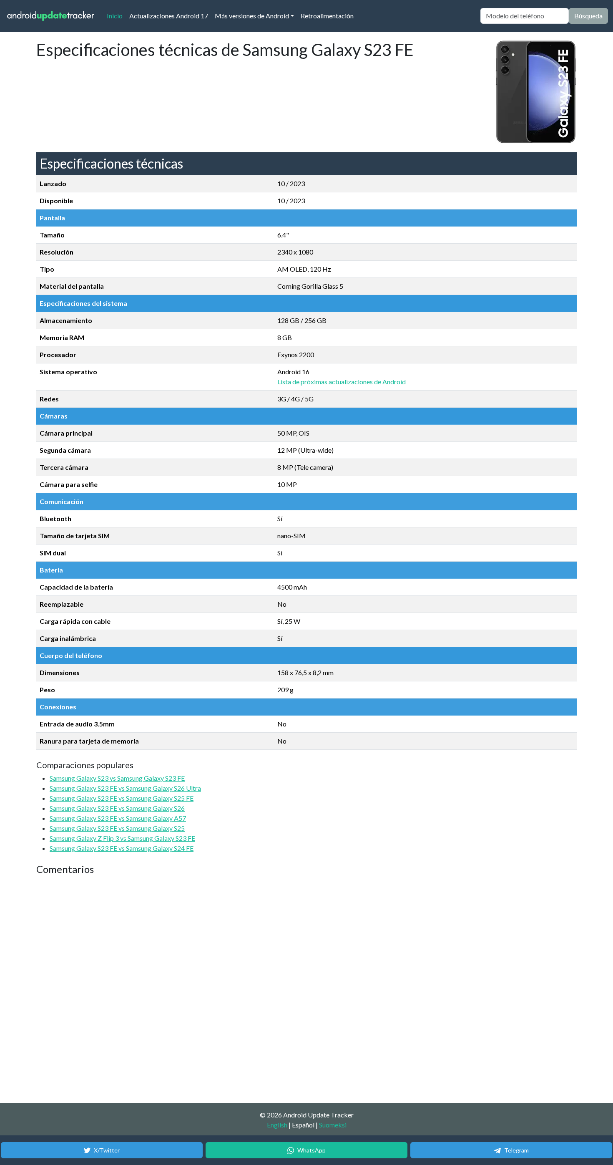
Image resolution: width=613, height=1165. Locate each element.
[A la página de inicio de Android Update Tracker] (51, 16)
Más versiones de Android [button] (252, 16)
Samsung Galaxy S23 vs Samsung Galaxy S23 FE (117, 778)
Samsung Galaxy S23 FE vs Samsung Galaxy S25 (117, 828)
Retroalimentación (327, 16)
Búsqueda (588, 16)
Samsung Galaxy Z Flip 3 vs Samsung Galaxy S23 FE (122, 838)
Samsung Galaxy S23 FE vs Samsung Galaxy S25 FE (121, 798)
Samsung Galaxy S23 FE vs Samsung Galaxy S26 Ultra (125, 788)
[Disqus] (192, 989)
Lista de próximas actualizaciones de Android (341, 382)
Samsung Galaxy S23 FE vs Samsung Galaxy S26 (117, 808)
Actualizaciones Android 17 (168, 16)
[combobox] (524, 16)
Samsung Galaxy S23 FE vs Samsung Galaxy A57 (118, 818)
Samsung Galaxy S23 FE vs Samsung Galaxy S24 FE (121, 848)
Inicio (116, 15)
